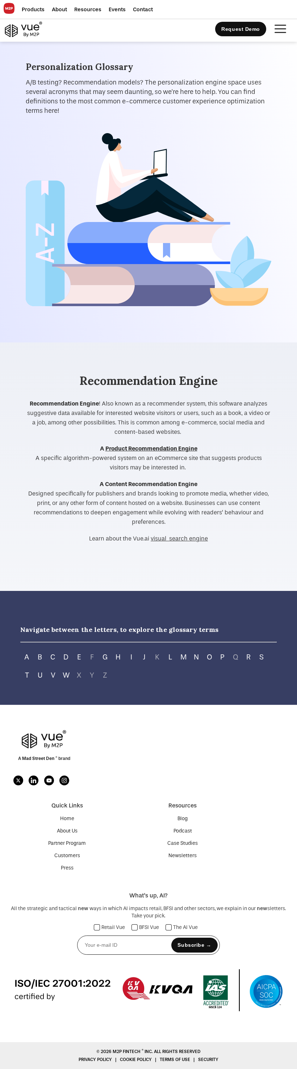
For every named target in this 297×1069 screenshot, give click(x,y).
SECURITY (208, 1059)
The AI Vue (185, 927)
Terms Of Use (175, 1059)
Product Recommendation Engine (151, 448)
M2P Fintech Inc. (133, 1051)
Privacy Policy (96, 1059)
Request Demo (240, 29)
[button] (33, 9)
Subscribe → (194, 945)
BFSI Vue (149, 927)
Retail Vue (113, 927)
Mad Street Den (38, 758)
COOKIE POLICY (136, 1059)
